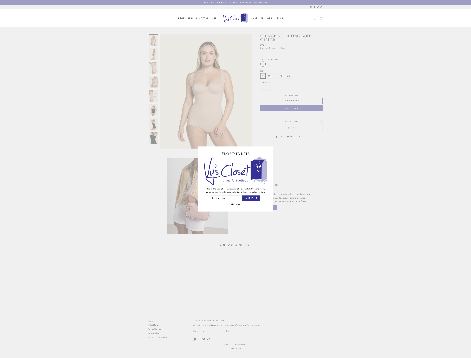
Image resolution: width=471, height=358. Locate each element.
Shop (215, 18)
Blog (269, 18)
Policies (280, 18)
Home (181, 18)
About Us (258, 18)
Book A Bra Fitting (198, 18)
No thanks (235, 204)
